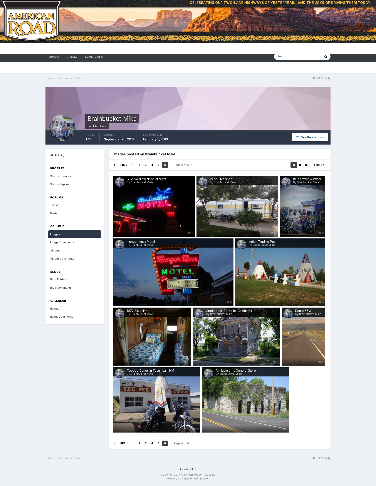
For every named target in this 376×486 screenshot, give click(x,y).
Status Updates (60, 176)
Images (55, 234)
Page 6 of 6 (182, 164)
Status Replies (59, 184)
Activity (72, 56)
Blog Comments (61, 287)
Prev (124, 164)
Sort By (319, 165)
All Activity (57, 155)
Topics (54, 205)
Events (54, 308)
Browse (54, 56)
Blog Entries (58, 279)
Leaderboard (94, 56)
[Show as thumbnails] (293, 165)
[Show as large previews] (300, 165)
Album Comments (62, 258)
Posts (54, 213)
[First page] (115, 165)
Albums (55, 250)
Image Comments (62, 242)
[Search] (326, 56)
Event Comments (61, 316)
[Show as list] (306, 165)
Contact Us (188, 469)
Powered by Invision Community (188, 478)
